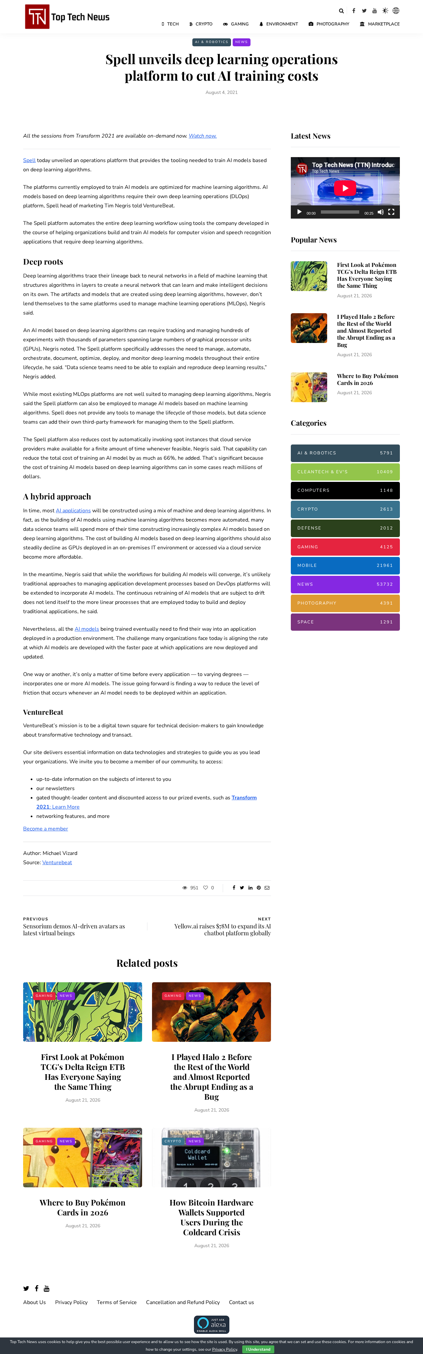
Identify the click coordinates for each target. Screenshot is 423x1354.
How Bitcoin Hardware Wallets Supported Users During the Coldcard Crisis (211, 1217)
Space (345, 622)
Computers (345, 491)
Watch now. (203, 136)
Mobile (345, 566)
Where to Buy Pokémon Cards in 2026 (83, 1207)
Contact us (241, 1302)
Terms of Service (117, 1302)
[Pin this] (258, 888)
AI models (87, 629)
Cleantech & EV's (345, 472)
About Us (34, 1302)
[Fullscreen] (391, 212)
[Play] (299, 212)
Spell (29, 160)
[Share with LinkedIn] (250, 888)
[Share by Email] (267, 888)
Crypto (204, 24)
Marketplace (384, 24)
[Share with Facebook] (234, 888)
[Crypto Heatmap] (396, 10)
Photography (333, 24)
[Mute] (380, 212)
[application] (345, 188)
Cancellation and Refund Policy (183, 1302)
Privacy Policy (71, 1302)
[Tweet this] (242, 888)
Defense (345, 528)
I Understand (258, 1349)
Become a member (45, 828)
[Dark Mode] (385, 10)
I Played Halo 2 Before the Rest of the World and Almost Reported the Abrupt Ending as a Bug (211, 1076)
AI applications (73, 510)
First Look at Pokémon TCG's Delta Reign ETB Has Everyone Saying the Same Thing (83, 1071)
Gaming (240, 24)
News (241, 42)
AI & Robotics (211, 42)
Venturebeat (57, 862)
